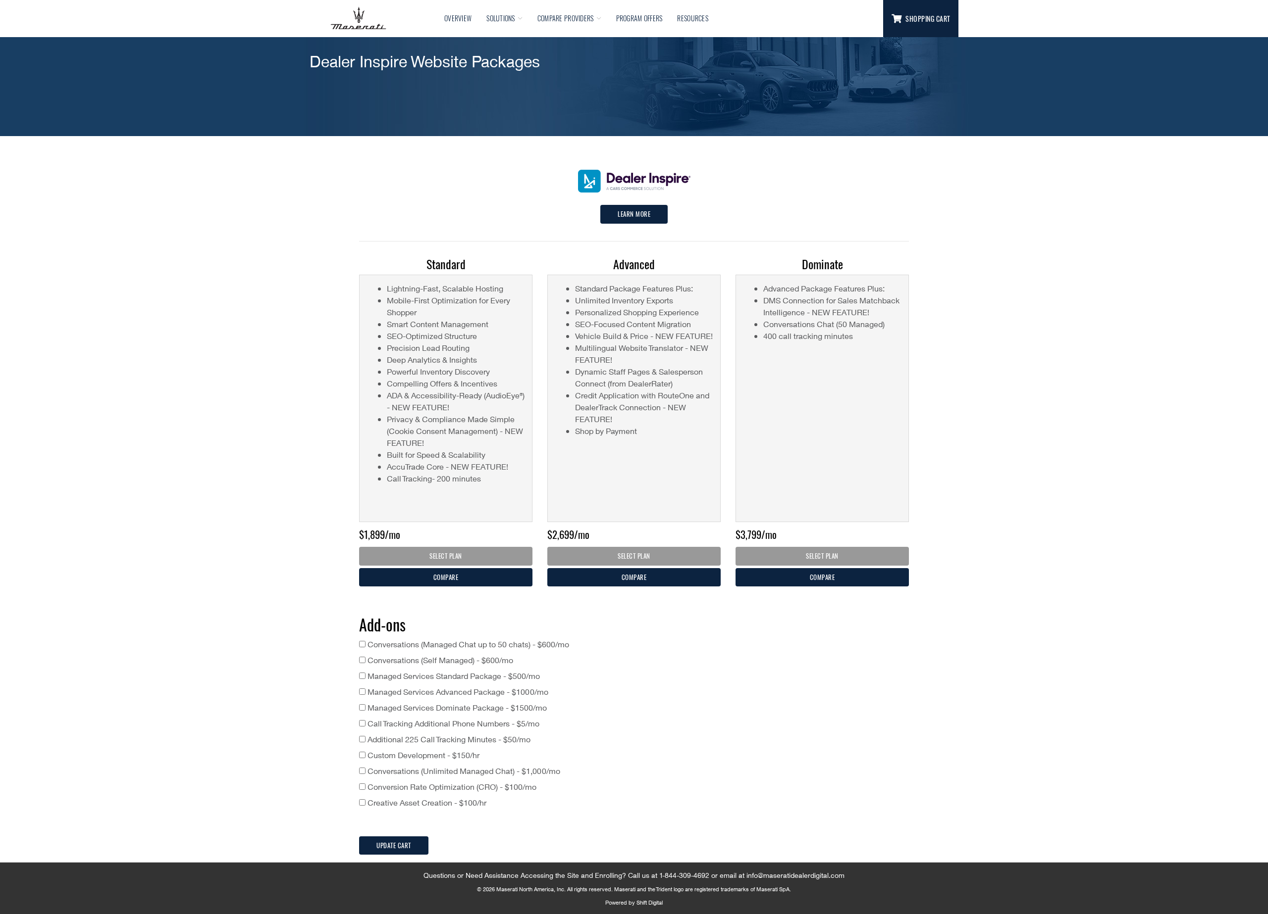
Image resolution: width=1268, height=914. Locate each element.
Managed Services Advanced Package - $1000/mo (457, 691)
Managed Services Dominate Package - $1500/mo (456, 707)
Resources (692, 18)
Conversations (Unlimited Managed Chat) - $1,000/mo (463, 771)
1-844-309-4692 (684, 874)
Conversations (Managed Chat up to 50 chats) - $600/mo (467, 644)
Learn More (634, 214)
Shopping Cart (928, 18)
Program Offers (639, 18)
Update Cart (393, 845)
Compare (446, 577)
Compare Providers (565, 18)
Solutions (500, 18)
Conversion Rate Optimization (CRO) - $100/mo (451, 786)
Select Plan (445, 556)
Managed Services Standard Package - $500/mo (453, 676)
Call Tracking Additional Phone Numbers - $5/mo (452, 723)
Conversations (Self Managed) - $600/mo (439, 660)
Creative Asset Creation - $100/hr (426, 802)
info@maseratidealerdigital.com (795, 874)
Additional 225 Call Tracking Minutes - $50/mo (448, 739)
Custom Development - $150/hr (422, 755)
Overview (458, 18)
